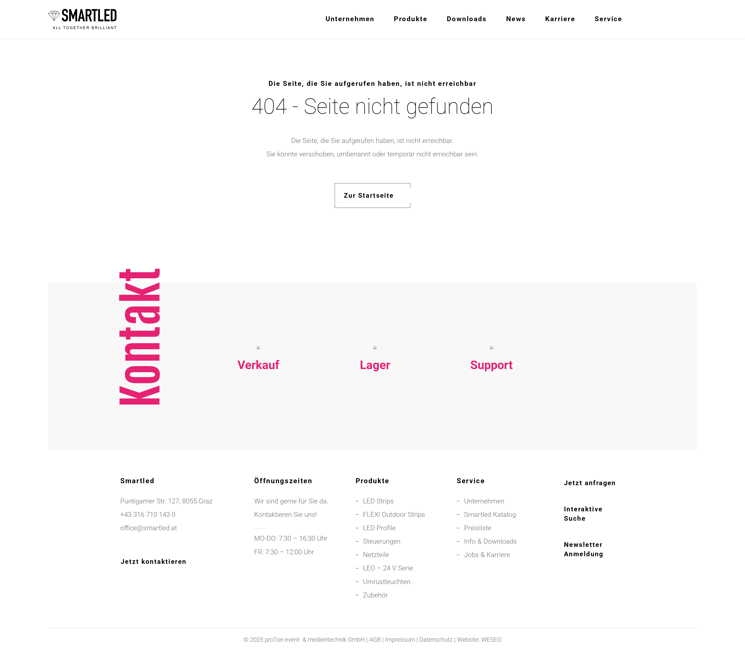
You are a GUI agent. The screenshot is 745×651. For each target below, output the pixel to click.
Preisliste (477, 528)
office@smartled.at (148, 528)
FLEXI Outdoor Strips (394, 514)
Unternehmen (484, 501)
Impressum (400, 639)
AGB (375, 639)
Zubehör (375, 595)
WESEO (491, 639)
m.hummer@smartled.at (491, 441)
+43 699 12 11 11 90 (491, 427)
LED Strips (378, 501)
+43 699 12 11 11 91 (258, 427)
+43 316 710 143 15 (258, 414)
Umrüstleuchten (386, 582)
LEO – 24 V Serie (388, 568)
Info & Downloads (490, 541)
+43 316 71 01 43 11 (375, 414)
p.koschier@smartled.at (375, 427)
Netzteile (376, 555)
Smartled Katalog (490, 514)
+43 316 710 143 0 (491, 414)
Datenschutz (436, 639)
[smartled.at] (82, 19)
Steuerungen (381, 541)
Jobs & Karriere (487, 555)
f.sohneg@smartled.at (258, 441)
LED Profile (379, 528)
